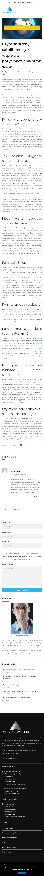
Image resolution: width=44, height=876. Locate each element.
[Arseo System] (10, 9)
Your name (6, 523)
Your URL (5, 541)
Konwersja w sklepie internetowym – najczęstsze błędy (20, 691)
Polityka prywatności (8, 758)
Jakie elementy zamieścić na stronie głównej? (16, 698)
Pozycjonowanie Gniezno (10, 847)
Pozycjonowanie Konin (9, 838)
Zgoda (22, 873)
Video (4, 842)
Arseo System (12, 72)
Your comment (8, 564)
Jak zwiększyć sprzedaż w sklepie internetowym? (18, 670)
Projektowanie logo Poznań (11, 833)
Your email (6, 532)
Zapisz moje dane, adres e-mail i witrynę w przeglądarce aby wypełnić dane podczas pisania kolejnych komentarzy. (22, 556)
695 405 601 (14, 2)
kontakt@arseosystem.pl (27, 2)
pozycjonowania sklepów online (21, 82)
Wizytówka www (7, 828)
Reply (38, 497)
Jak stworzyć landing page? (11, 685)
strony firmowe (36, 348)
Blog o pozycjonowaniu (9, 852)
